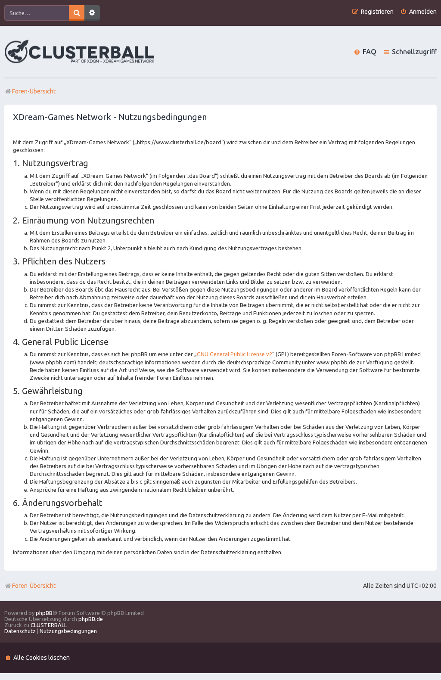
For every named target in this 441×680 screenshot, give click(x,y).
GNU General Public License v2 (234, 354)
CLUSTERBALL (49, 625)
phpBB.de (90, 619)
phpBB (44, 613)
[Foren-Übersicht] (79, 52)
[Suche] (76, 13)
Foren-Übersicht (34, 585)
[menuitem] (418, 12)
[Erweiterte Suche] (92, 13)
